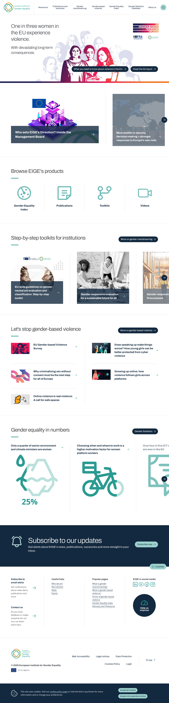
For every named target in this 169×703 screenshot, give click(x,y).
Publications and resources (60, 7)
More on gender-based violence (136, 330)
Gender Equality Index (116, 7)
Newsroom (43, 7)
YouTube (141, 584)
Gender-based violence (98, 7)
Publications (64, 205)
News (54, 590)
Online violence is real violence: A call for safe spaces (53, 398)
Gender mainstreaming (79, 7)
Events (55, 593)
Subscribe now (144, 544)
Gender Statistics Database (136, 7)
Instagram (152, 584)
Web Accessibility (81, 656)
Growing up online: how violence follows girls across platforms (132, 375)
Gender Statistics (143, 431)
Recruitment (57, 587)
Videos (144, 205)
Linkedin (135, 584)
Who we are (57, 583)
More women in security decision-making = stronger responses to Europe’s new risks (136, 136)
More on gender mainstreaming (136, 239)
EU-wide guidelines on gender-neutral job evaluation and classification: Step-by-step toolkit (34, 292)
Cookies (159, 566)
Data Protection (124, 656)
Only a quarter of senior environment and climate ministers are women (33, 447)
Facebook (147, 584)
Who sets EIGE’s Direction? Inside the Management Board (43, 134)
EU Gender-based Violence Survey (50, 346)
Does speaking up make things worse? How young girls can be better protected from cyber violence (133, 350)
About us (152, 7)
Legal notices (102, 656)
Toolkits (105, 205)
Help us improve (144, 609)
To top (149, 660)
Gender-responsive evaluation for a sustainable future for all (100, 296)
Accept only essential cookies (133, 696)
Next (164, 120)
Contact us (17, 607)
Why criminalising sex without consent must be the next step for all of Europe (52, 375)
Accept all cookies (128, 690)
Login (129, 664)
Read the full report (142, 69)
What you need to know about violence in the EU (98, 69)
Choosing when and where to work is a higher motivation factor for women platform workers (100, 449)
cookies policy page (58, 692)
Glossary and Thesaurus (103, 606)
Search (163, 7)
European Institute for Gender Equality (17, 7)
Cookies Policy (112, 664)
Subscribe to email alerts (18, 581)
